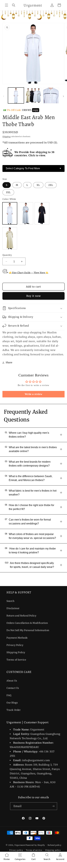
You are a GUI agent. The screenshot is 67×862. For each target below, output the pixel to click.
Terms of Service (16, 659)
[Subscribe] (53, 806)
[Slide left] (3, 96)
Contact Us (13, 688)
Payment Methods (17, 637)
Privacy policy (16, 850)
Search (10, 601)
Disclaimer (13, 608)
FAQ (9, 695)
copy (35, 110)
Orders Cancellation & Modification (27, 622)
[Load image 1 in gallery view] (16, 95)
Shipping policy (53, 850)
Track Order (14, 709)
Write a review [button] (33, 394)
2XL (50, 185)
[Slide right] (63, 96)
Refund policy (54, 845)
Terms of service (34, 850)
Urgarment (19, 845)
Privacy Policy (15, 645)
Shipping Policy (16, 652)
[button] (6, 5)
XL (38, 185)
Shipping (6, 136)
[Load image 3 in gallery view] (51, 95)
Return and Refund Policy (21, 615)
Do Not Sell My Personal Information (28, 630)
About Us (12, 680)
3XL (8, 192)
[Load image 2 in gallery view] (33, 95)
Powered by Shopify (35, 845)
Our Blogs (12, 702)
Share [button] (9, 362)
